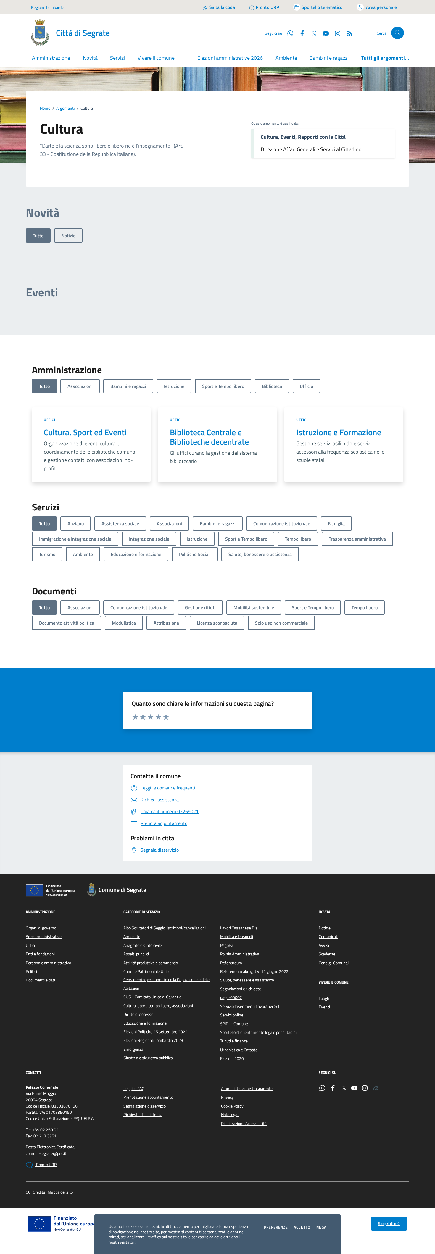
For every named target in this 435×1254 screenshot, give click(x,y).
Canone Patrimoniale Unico (146, 971)
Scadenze (327, 954)
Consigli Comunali (334, 963)
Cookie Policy (232, 1106)
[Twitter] (343, 1088)
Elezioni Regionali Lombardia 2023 (153, 1040)
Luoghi (324, 998)
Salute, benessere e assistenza (247, 980)
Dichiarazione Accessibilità (244, 1123)
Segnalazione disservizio (144, 1106)
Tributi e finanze (234, 1041)
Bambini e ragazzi (329, 58)
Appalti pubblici (136, 954)
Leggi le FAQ (133, 1088)
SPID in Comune (234, 1024)
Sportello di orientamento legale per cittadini (258, 1032)
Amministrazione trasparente (247, 1088)
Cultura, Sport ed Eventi (85, 432)
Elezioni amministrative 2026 (230, 58)
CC (28, 1192)
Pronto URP (46, 1164)
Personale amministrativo (48, 963)
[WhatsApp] (322, 1088)
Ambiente (286, 58)
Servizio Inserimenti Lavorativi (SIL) (250, 1006)
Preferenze (276, 1227)
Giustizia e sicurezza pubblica (148, 1058)
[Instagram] (335, 33)
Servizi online (231, 1015)
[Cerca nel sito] (397, 33)
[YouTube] (354, 1088)
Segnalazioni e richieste (240, 989)
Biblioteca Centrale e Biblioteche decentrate (209, 437)
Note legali (230, 1114)
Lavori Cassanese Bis (238, 928)
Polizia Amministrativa (239, 954)
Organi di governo (41, 928)
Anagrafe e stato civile (142, 945)
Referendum (231, 963)
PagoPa (226, 945)
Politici (31, 971)
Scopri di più (389, 1223)
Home (45, 108)
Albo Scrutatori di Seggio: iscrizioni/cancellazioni (164, 928)
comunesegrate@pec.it (46, 1153)
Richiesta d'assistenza (142, 1114)
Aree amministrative (44, 936)
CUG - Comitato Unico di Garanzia (152, 997)
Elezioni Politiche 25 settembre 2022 (155, 1032)
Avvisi (324, 945)
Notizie (68, 235)
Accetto (302, 1227)
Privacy (227, 1097)
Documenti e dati (40, 980)
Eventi (324, 1007)
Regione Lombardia (48, 7)
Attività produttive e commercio (150, 963)
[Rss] (375, 1088)
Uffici (50, 420)
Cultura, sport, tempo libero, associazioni (158, 1005)
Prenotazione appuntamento (148, 1097)
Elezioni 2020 (232, 1058)
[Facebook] (332, 1088)
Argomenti (65, 108)
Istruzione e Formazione (338, 432)
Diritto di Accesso (138, 1014)
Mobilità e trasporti (236, 936)
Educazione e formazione (145, 1023)
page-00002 (231, 997)
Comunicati (328, 936)
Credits (39, 1192)
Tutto (38, 235)
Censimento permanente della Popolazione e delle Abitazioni (166, 983)
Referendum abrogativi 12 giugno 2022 (254, 971)
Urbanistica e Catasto (238, 1050)
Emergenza (133, 1049)
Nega (321, 1227)
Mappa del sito (60, 1192)
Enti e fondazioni (40, 954)
